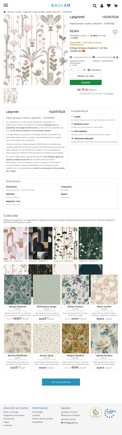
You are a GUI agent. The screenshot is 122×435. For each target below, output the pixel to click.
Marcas (11, 12)
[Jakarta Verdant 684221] (104, 338)
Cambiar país (76, 51)
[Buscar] (95, 5)
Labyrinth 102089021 (38, 261)
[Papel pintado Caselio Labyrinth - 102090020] (76, 243)
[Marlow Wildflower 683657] (17, 338)
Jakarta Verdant (104, 355)
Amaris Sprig (46, 355)
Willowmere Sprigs (46, 306)
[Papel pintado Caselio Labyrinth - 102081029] (26, 243)
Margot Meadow (17, 306)
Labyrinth (27, 12)
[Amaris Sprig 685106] (46, 338)
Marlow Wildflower (18, 355)
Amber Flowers (75, 306)
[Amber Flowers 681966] (75, 290)
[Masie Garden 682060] (104, 290)
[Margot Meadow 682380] (75, 338)
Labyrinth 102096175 (88, 261)
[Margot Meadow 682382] (17, 290)
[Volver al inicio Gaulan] (4, 12)
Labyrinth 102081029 (13, 261)
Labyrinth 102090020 (63, 261)
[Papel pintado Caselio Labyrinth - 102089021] (51, 243)
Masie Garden (104, 306)
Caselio (18, 12)
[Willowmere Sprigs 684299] (46, 290)
